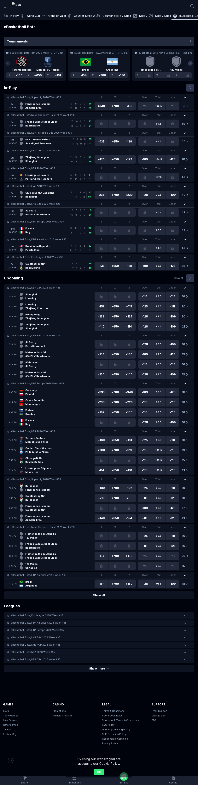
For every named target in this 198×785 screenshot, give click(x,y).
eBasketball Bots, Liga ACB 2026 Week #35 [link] (35, 186)
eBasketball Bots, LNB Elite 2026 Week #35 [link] (35, 203)
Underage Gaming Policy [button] (116, 729)
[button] (99, 97)
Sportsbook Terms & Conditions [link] (120, 720)
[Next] (190, 63)
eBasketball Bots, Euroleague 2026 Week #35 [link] (37, 257)
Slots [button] (6, 710)
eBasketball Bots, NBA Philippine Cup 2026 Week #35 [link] (41, 132)
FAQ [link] (154, 720)
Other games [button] (10, 724)
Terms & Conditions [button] (113, 710)
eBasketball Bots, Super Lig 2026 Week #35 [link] (36, 97)
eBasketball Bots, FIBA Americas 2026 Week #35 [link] (38, 239)
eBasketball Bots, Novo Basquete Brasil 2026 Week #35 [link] (43, 115)
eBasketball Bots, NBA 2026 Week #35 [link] (33, 168)
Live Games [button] (10, 720)
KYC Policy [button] (108, 724)
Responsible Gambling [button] (115, 738)
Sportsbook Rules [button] (112, 715)
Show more (97, 668)
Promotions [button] (59, 710)
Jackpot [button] (7, 729)
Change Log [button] (159, 715)
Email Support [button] (159, 710)
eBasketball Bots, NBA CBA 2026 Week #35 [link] (35, 150)
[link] (25, 6)
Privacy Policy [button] (110, 743)
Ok (99, 772)
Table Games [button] (10, 715)
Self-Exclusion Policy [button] (114, 734)
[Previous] (7, 63)
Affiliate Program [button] (62, 715)
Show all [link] (178, 278)
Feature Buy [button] (10, 734)
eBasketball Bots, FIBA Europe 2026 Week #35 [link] (37, 221)
